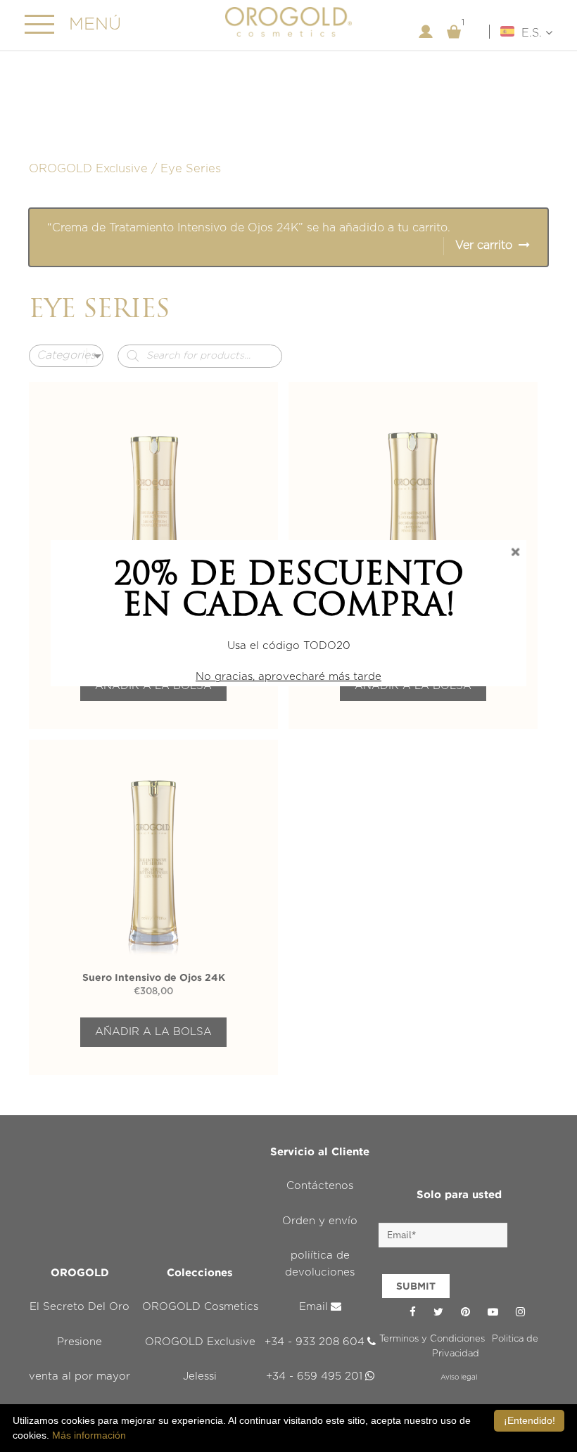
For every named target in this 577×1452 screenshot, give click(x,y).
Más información (89, 1435)
